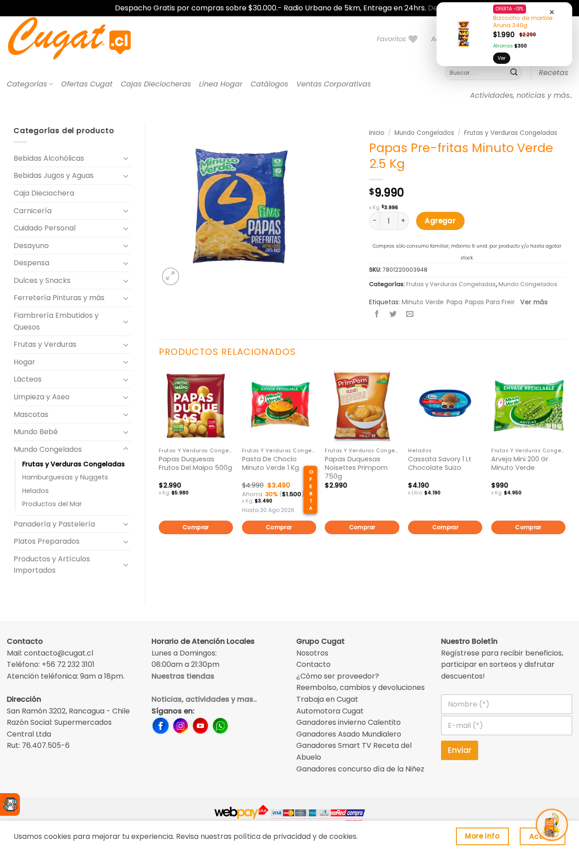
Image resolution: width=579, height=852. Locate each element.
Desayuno (31, 245)
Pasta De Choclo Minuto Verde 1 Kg (270, 463)
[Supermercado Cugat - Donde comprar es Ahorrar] (80, 39)
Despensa (31, 263)
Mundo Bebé (36, 431)
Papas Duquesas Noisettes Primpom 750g (356, 467)
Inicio (376, 133)
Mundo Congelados (48, 449)
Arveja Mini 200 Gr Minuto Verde (519, 463)
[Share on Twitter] (393, 314)
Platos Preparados (47, 541)
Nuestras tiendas (183, 676)
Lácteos (28, 379)
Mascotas (31, 414)
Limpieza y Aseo (42, 397)
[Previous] (159, 467)
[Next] (565, 467)
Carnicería (33, 211)
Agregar (440, 220)
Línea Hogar (220, 84)
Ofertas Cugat (87, 84)
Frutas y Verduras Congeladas (73, 464)
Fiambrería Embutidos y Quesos (56, 321)
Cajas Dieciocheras (156, 84)
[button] (171, 276)
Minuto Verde (423, 301)
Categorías (27, 84)
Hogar (24, 362)
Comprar (196, 527)
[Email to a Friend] (409, 314)
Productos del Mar (52, 503)
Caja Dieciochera (44, 193)
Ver (502, 58)
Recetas (553, 72)
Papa (454, 301)
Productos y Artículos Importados (52, 565)
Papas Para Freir (490, 301)
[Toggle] (125, 158)
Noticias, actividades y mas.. (204, 699)
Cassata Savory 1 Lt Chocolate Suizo (439, 463)
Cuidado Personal (45, 228)
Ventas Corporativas (333, 84)
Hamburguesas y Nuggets (65, 477)
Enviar (459, 750)
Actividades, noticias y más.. (521, 95)
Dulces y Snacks (42, 280)
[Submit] (514, 73)
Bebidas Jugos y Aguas (54, 175)
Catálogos (269, 84)
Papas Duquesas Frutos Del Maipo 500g (195, 463)
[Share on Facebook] (377, 314)
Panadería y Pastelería (54, 524)
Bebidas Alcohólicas (49, 158)
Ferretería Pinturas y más (59, 297)
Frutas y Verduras (45, 344)
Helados (35, 490)
